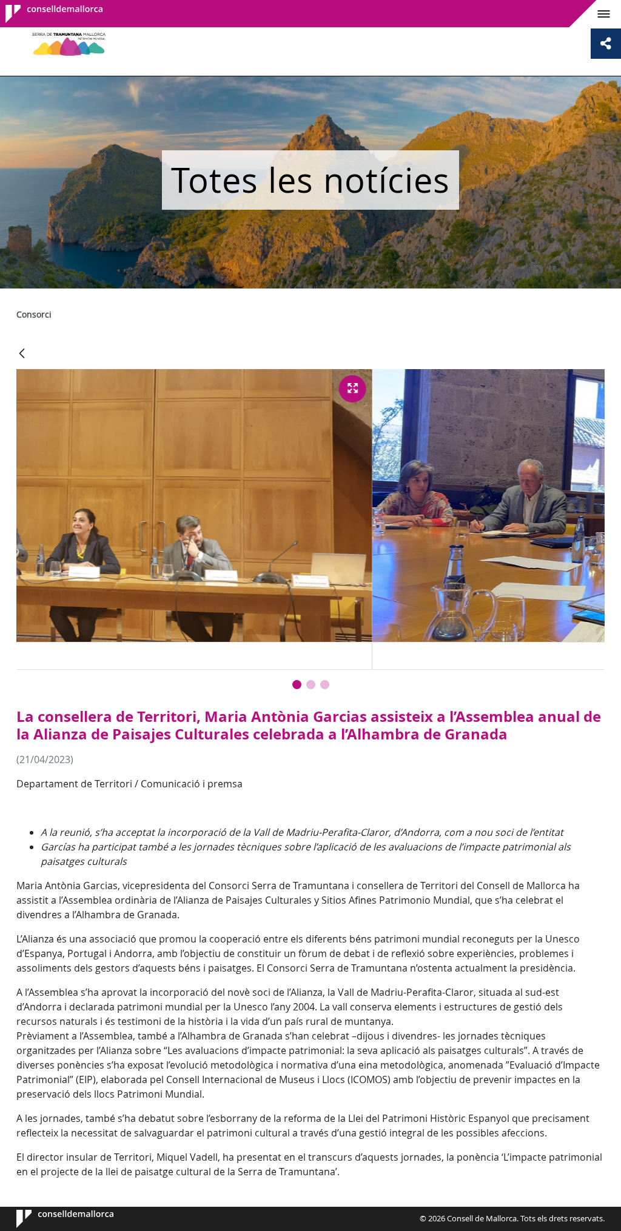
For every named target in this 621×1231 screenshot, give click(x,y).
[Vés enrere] (21, 354)
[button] (296, 684)
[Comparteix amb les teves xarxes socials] (606, 43)
